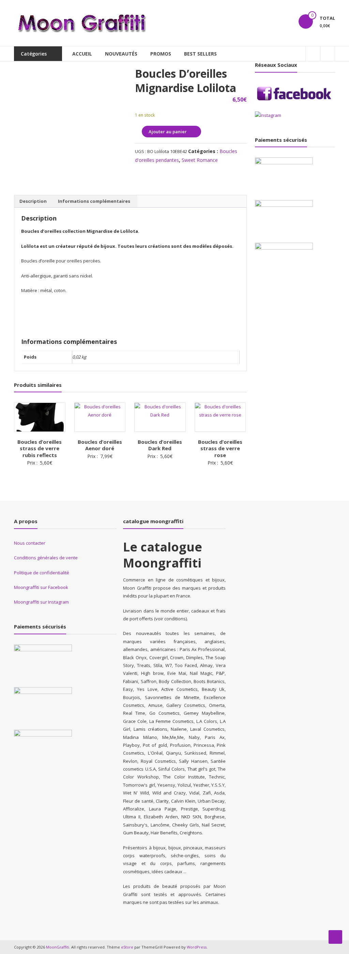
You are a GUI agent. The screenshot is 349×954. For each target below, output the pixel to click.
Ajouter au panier (168, 131)
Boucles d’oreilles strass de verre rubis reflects (39, 448)
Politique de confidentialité (41, 573)
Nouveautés (121, 53)
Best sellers (200, 53)
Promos (160, 53)
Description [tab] (33, 201)
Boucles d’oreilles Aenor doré (100, 445)
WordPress (197, 947)
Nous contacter (29, 543)
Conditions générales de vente (46, 558)
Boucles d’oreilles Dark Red (160, 445)
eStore (127, 947)
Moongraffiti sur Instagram (41, 602)
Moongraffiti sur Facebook (41, 587)
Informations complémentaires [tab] (94, 201)
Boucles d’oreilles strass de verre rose (220, 448)
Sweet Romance (200, 160)
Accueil (82, 53)
